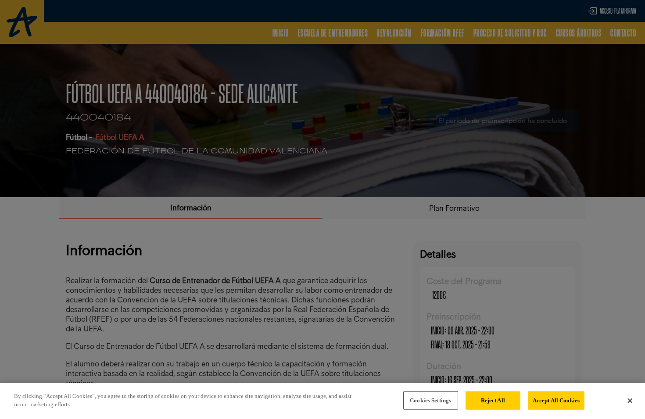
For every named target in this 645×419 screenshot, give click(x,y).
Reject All (493, 400)
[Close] (630, 401)
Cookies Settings (430, 400)
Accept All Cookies (556, 400)
